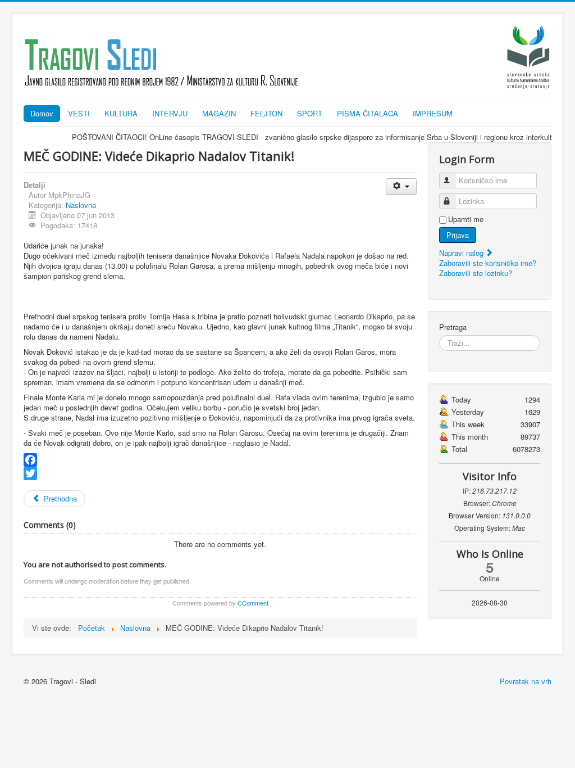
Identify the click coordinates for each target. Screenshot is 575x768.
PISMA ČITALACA (367, 113)
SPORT (309, 113)
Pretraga (453, 327)
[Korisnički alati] (401, 186)
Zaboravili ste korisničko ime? (487, 262)
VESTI (79, 113)
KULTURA (121, 113)
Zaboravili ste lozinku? (475, 273)
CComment (253, 602)
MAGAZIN (219, 113)
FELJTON (266, 113)
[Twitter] (220, 473)
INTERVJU (170, 113)
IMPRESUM (433, 113)
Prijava (457, 234)
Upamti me (465, 219)
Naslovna (81, 205)
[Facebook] (220, 460)
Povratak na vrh (525, 681)
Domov (41, 113)
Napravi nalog (462, 252)
